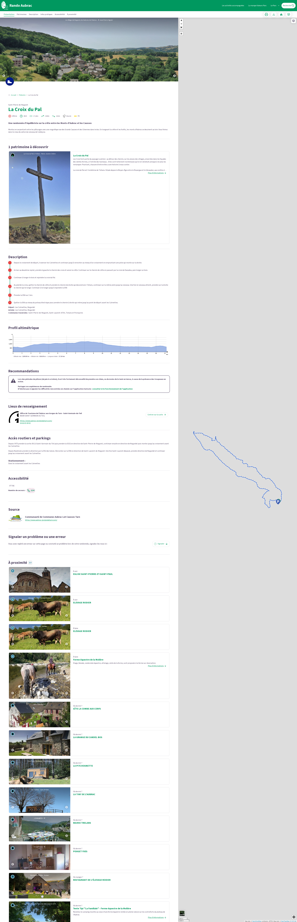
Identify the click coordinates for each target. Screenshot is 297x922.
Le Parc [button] (273, 5)
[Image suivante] (174, 49)
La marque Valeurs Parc (257, 5)
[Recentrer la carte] (181, 33)
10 (50, 724)
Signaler (161, 543)
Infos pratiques (46, 14)
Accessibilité (60, 14)
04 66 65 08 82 (25, 423)
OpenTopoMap (285, 921)
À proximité (71, 14)
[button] (181, 27)
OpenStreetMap (256, 921)
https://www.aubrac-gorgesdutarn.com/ (36, 421)
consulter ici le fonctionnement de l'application (112, 389)
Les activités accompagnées (233, 5)
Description (33, 14)
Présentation (9, 14)
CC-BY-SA (293, 921)
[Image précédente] (3, 49)
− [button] (181, 23)
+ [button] (181, 20)
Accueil (13, 95)
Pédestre (22, 95)
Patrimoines (22, 14)
